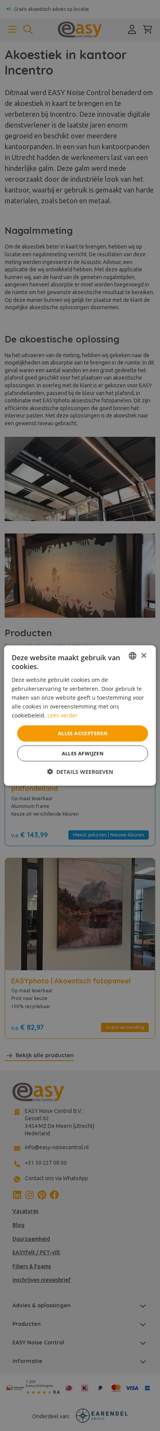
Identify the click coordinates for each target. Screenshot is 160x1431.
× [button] (143, 655)
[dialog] (80, 716)
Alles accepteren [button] (83, 733)
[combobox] (133, 656)
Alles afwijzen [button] (83, 753)
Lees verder (62, 715)
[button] (80, 771)
